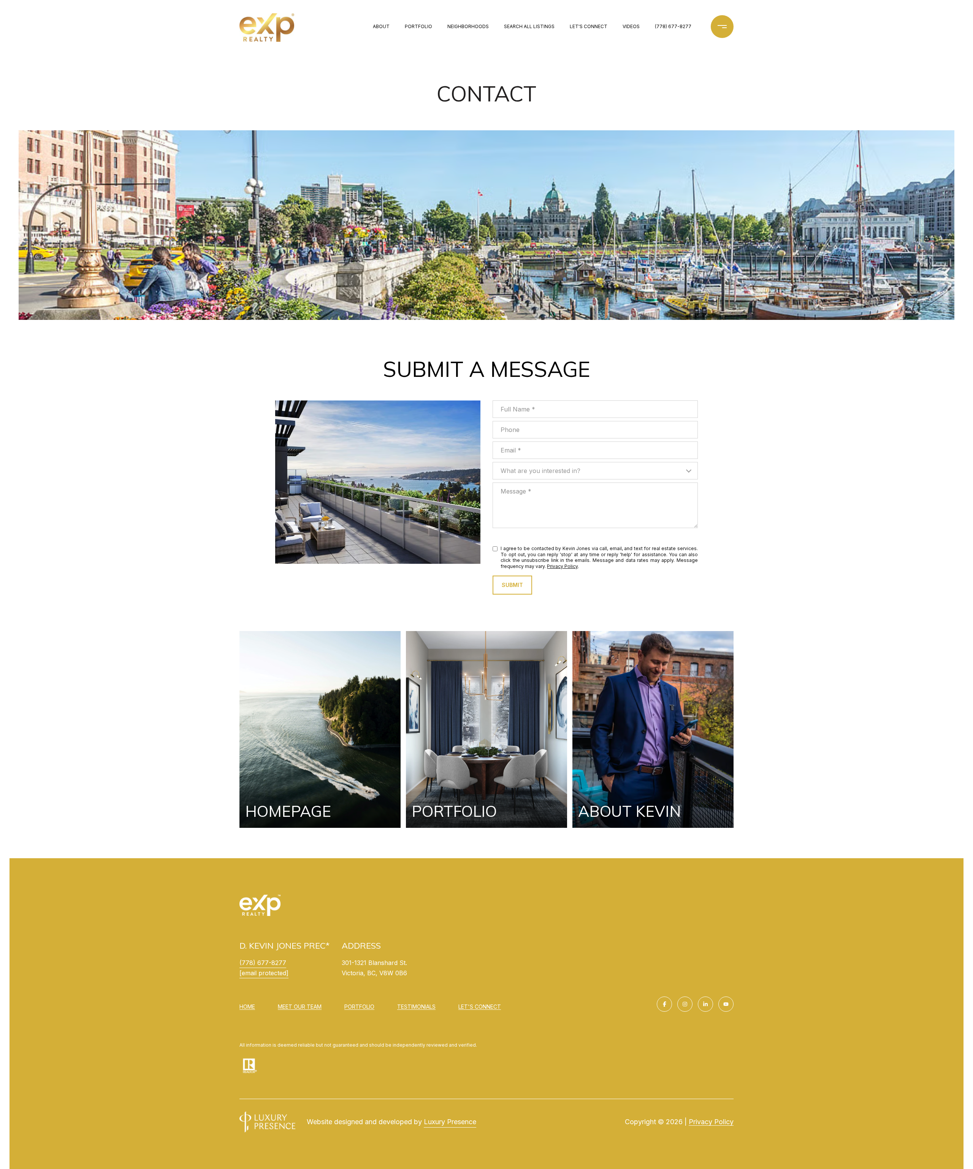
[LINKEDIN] (705, 1004)
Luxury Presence (450, 1122)
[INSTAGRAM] (685, 1004)
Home (247, 1006)
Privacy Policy (562, 566)
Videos (631, 26)
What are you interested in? (540, 471)
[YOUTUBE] (726, 1004)
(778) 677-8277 (673, 26)
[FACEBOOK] (664, 1004)
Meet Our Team (300, 1006)
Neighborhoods (468, 26)
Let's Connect (479, 1007)
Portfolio (418, 26)
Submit (512, 585)
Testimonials (416, 1006)
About (381, 26)
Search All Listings (529, 26)
